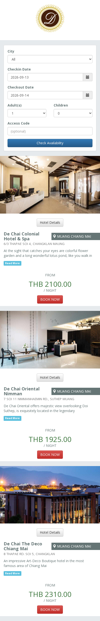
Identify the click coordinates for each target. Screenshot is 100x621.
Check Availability (50, 143)
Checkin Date (19, 69)
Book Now (50, 299)
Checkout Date (21, 87)
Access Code (19, 123)
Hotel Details (50, 222)
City (11, 51)
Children (61, 105)
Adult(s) (15, 105)
